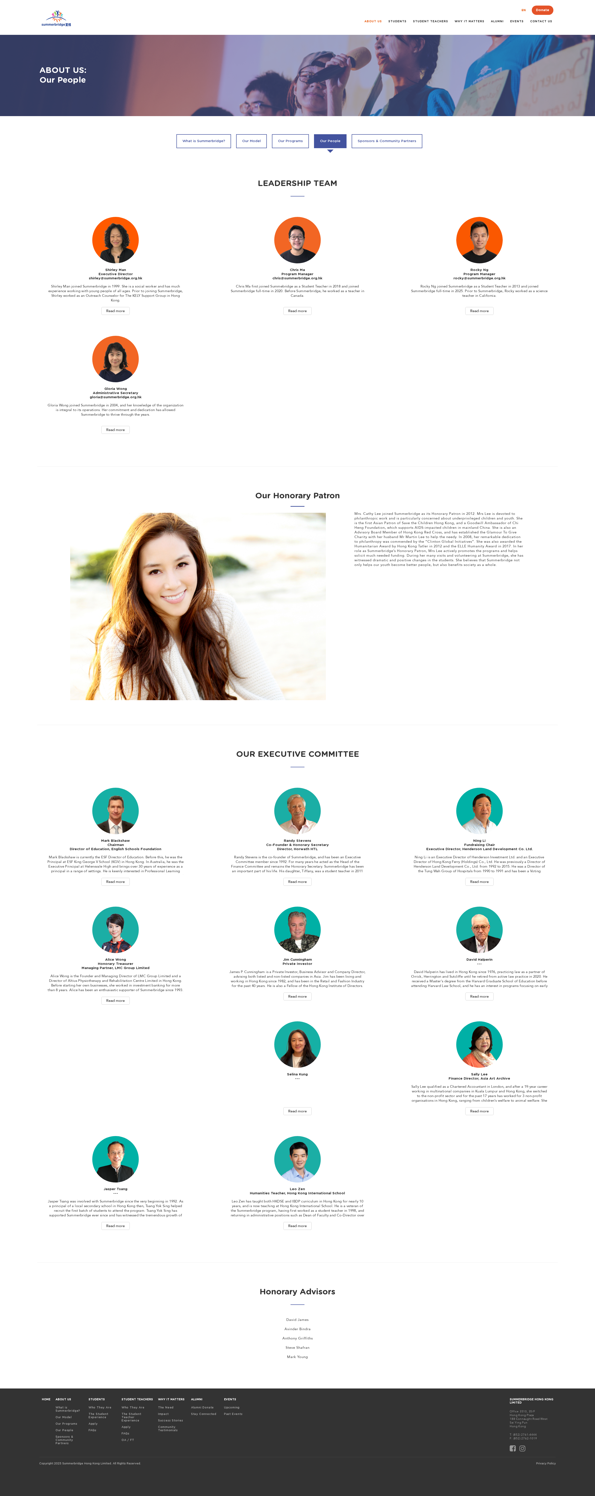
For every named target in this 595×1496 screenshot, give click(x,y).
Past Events (233, 1414)
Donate (542, 10)
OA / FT (128, 1440)
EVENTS (230, 1399)
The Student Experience (98, 1416)
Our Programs (66, 1423)
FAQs (92, 1430)
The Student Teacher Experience (131, 1417)
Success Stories (170, 1420)
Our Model (64, 1417)
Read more (115, 311)
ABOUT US (373, 21)
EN (524, 10)
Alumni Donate (202, 1407)
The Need (166, 1407)
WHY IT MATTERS (469, 21)
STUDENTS (397, 21)
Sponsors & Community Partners (64, 1440)
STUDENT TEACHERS (430, 21)
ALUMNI (497, 21)
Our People (64, 1430)
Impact (163, 1414)
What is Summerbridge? (68, 1409)
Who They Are (100, 1407)
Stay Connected (203, 1414)
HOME (46, 1399)
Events (517, 21)
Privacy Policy (546, 1463)
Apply (93, 1423)
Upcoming (232, 1407)
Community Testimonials (168, 1429)
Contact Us (541, 21)
